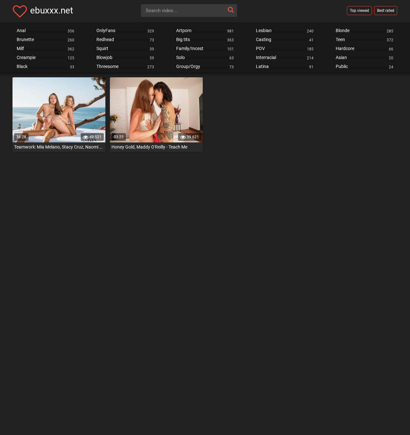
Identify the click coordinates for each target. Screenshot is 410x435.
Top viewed (359, 10)
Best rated (385, 10)
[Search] (230, 9)
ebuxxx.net (51, 10)
